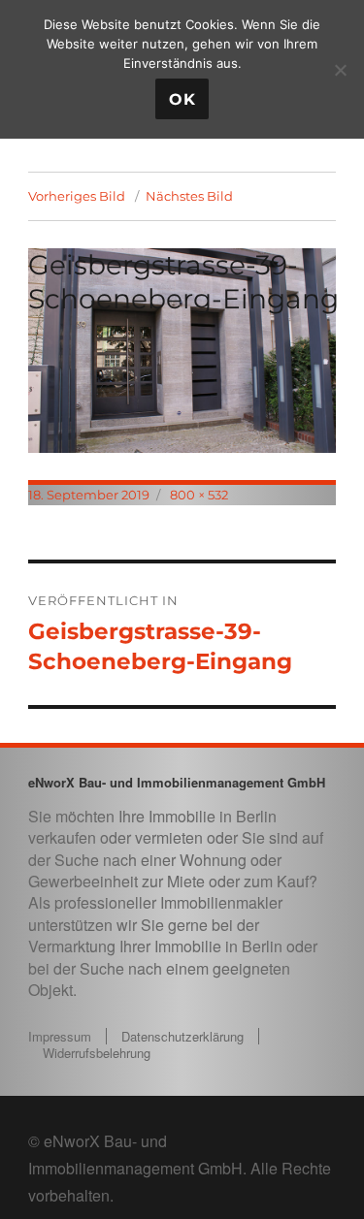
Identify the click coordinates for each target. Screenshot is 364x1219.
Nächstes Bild (189, 196)
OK (182, 99)
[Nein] (339, 70)
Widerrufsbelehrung (96, 1052)
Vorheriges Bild (76, 196)
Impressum (59, 1036)
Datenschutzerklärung (182, 1036)
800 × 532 (199, 494)
